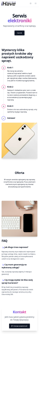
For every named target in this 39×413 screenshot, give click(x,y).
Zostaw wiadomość (20, 326)
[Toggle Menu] (35, 3)
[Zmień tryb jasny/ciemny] (30, 3)
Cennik (19, 33)
